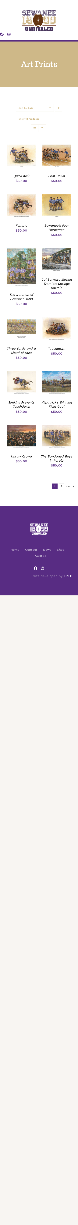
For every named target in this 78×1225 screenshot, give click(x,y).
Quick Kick (21, 176)
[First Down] (56, 146)
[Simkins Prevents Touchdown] (21, 373)
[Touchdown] (56, 319)
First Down (56, 176)
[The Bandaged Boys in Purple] (56, 427)
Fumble (21, 225)
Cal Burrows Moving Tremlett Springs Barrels (56, 284)
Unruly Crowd (21, 456)
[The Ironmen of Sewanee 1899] (21, 250)
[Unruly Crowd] (21, 427)
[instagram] (42, 568)
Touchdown (56, 348)
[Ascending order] (58, 108)
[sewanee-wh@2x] (39, 525)
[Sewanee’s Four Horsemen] (56, 196)
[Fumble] (21, 196)
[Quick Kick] (21, 146)
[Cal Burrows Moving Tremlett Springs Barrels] (56, 250)
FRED (68, 576)
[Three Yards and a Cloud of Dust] (21, 319)
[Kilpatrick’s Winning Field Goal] (56, 373)
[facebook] (35, 568)
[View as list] (42, 128)
